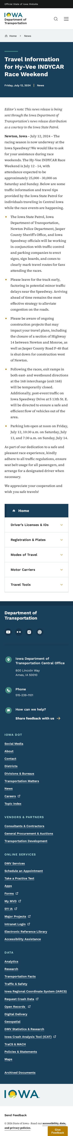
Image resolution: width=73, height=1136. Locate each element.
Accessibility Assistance (22, 939)
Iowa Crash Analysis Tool (28, 1037)
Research (11, 969)
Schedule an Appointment (23, 871)
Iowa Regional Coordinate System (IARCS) (35, 991)
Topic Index (12, 803)
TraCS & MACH (15, 1044)
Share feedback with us (35, 718)
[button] (58, 1131)
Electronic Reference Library (25, 931)
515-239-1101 (24, 695)
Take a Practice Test (19, 878)
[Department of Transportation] (13, 15)
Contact (10, 758)
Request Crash (19, 999)
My (10, 901)
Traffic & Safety (15, 984)
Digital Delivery (15, 1014)
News (27, 35)
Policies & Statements (20, 1051)
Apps (8, 886)
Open (15, 1006)
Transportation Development (25, 841)
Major (15, 916)
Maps (8, 1059)
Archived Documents (20, 1072)
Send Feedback (15, 1115)
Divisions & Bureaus (19, 773)
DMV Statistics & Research (24, 1029)
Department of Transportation (15, 21)
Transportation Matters (21, 781)
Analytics (11, 961)
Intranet (15, 924)
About (8, 751)
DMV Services (14, 863)
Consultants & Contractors (24, 826)
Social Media (13, 743)
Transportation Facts (20, 976)
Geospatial (12, 1021)
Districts (11, 766)
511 (8, 909)
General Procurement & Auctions (28, 833)
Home (13, 35)
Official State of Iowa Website (21, 4)
